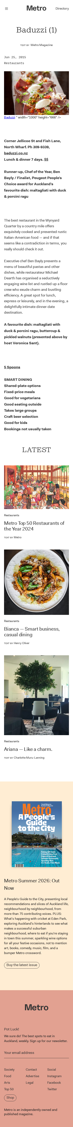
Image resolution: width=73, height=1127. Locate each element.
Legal (29, 1082)
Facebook (54, 1082)
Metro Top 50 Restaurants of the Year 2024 (34, 526)
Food (7, 1076)
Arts (7, 1082)
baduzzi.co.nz (16, 153)
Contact (31, 1069)
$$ (46, 159)
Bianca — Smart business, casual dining (32, 632)
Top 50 (9, 1089)
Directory (62, 8)
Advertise (32, 1076)
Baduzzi (9, 117)
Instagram (54, 1076)
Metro (12, 537)
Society (9, 1069)
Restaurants (14, 63)
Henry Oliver (16, 643)
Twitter (52, 1089)
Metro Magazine (42, 45)
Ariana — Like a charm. (28, 749)
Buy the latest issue (21, 964)
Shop (10, 1097)
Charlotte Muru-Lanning (24, 757)
